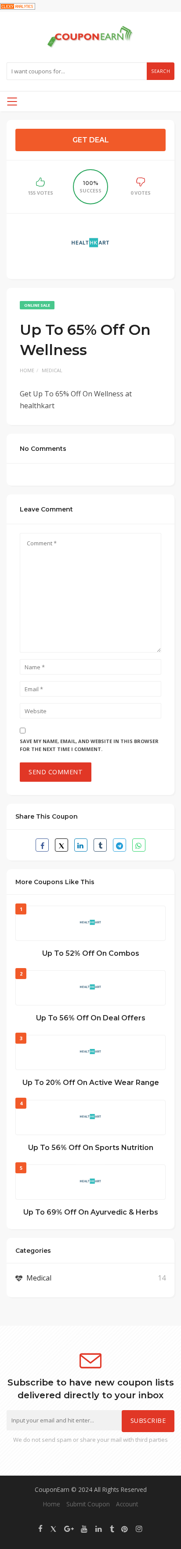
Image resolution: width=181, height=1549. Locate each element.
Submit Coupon (88, 1504)
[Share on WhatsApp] (138, 845)
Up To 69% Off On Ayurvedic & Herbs (90, 1212)
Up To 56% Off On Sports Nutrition (90, 1147)
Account (127, 1504)
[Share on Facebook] (42, 845)
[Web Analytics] (17, 6)
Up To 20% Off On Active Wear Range (90, 1082)
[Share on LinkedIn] (80, 845)
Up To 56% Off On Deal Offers (90, 1018)
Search (160, 71)
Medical (52, 370)
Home (27, 370)
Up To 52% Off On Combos (90, 953)
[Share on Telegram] (119, 845)
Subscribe (148, 1420)
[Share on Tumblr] (100, 845)
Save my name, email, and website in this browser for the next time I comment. (89, 745)
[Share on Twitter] (61, 845)
